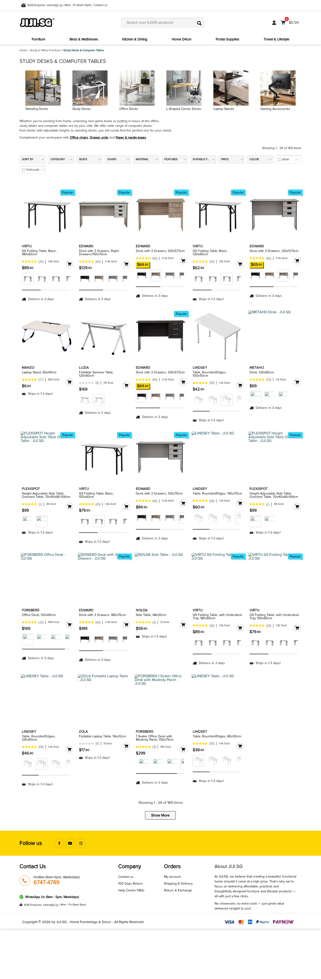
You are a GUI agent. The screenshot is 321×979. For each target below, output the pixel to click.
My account (172, 877)
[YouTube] (70, 843)
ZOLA (83, 731)
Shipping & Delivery (178, 884)
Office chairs (79, 137)
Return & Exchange (178, 890)
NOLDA (142, 610)
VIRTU (27, 246)
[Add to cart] (69, 263)
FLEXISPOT (31, 489)
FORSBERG (30, 610)
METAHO (257, 367)
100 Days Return (130, 884)
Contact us (100, 5)
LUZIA (84, 367)
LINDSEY (200, 367)
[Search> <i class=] (199, 22)
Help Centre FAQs (131, 890)
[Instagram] (81, 843)
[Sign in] (274, 22)
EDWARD (86, 246)
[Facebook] (59, 843)
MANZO (28, 367)
